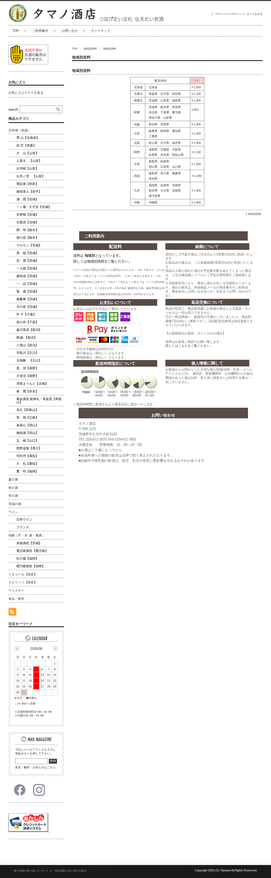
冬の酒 (13, 496)
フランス (22, 527)
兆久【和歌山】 (27, 410)
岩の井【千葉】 (27, 322)
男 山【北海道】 (27, 138)
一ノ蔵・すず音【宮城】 (33, 207)
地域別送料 (90, 48)
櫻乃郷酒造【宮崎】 (30, 566)
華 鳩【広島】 (27, 417)
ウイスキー (16, 590)
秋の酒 (13, 488)
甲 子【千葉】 (26, 314)
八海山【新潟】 (27, 345)
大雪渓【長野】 (27, 376)
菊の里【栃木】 (27, 238)
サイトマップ (100, 31)
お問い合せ (70, 31)
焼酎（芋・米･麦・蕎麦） (26, 535)
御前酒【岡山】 (27, 433)
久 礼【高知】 (27, 463)
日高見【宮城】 (27, 222)
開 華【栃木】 (27, 230)
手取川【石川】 (27, 353)
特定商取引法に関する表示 (71, 870)
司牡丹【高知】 (27, 456)
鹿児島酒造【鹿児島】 (32, 551)
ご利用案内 (40, 31)
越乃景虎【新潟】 (29, 330)
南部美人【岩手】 (29, 191)
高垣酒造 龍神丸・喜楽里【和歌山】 (39, 400)
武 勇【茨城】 (27, 261)
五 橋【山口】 (27, 440)
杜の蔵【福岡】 (27, 558)
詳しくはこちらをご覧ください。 (189, 346)
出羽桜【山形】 (27, 168)
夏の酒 (13, 479)
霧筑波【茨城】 (27, 276)
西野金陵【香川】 (29, 448)
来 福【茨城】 (27, 253)
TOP (15, 31)
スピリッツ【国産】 (22, 582)
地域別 (90, 256)
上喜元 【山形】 (29, 161)
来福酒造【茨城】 (29, 543)
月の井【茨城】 (27, 307)
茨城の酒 (14, 504)
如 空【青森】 (26, 145)
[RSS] (12, 613)
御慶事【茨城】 (27, 299)
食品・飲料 (16, 599)
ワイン (13, 512)
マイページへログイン (228, 13)
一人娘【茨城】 (27, 268)
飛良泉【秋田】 (27, 184)
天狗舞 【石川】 (29, 360)
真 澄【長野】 (27, 368)
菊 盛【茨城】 (27, 291)
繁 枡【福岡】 (27, 471)
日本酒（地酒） (19, 130)
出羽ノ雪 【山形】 (30, 176)
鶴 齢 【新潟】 (26, 337)
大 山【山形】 (27, 153)
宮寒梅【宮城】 (27, 214)
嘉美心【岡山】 (27, 425)
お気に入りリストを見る (25, 93)
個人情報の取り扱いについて (31, 870)
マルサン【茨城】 (29, 245)
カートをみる (255, 13)
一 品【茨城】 (27, 284)
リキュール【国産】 (22, 574)
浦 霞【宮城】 (27, 199)
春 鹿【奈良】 (27, 391)
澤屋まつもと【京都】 (32, 383)
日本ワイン (24, 519)
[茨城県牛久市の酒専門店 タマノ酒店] (17, 21)
